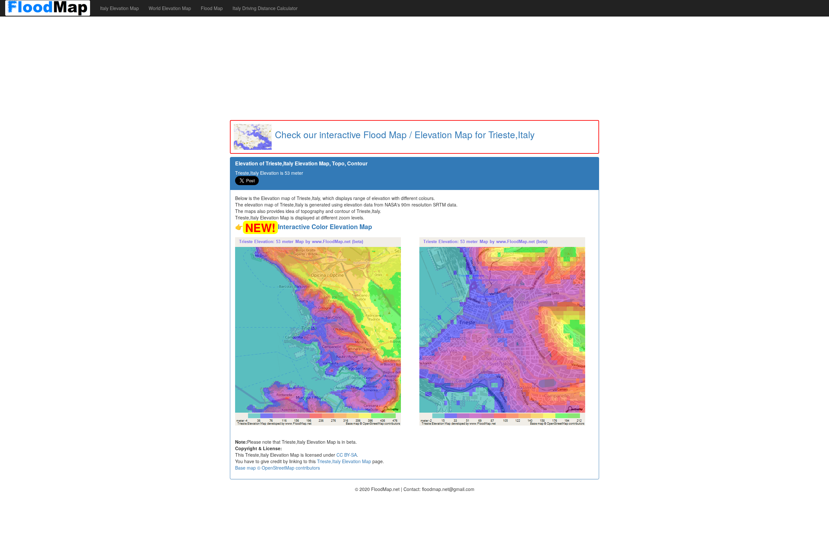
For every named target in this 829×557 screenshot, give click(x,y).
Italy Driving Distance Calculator (265, 8)
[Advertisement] (414, 68)
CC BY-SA (346, 454)
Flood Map (212, 8)
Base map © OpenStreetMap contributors (277, 467)
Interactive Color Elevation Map (325, 226)
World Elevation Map (170, 8)
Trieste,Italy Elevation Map (344, 461)
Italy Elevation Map (119, 8)
